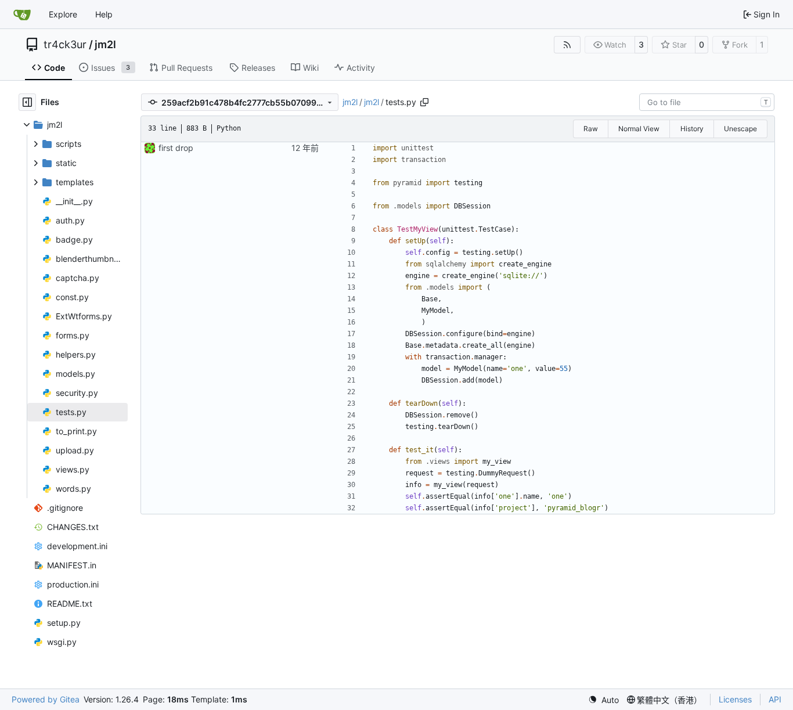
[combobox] (706, 102)
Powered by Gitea (46, 699)
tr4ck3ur (65, 45)
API (775, 699)
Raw (590, 128)
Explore (63, 14)
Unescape (740, 128)
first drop (175, 148)
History (692, 128)
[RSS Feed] (567, 44)
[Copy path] (424, 102)
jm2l (105, 45)
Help (104, 14)
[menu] (603, 700)
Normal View (638, 128)
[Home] (22, 14)
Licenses (735, 699)
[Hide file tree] (27, 102)
